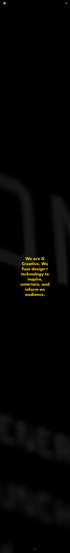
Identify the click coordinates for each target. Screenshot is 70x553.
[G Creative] (4, 3)
